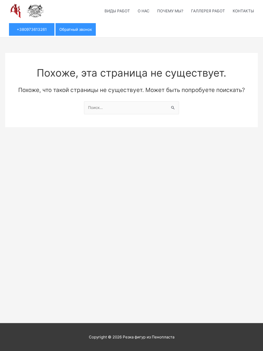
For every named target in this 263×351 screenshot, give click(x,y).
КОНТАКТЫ (243, 10)
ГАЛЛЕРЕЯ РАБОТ (208, 10)
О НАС (143, 10)
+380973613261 (32, 29)
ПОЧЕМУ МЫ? (170, 10)
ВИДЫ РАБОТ (117, 10)
